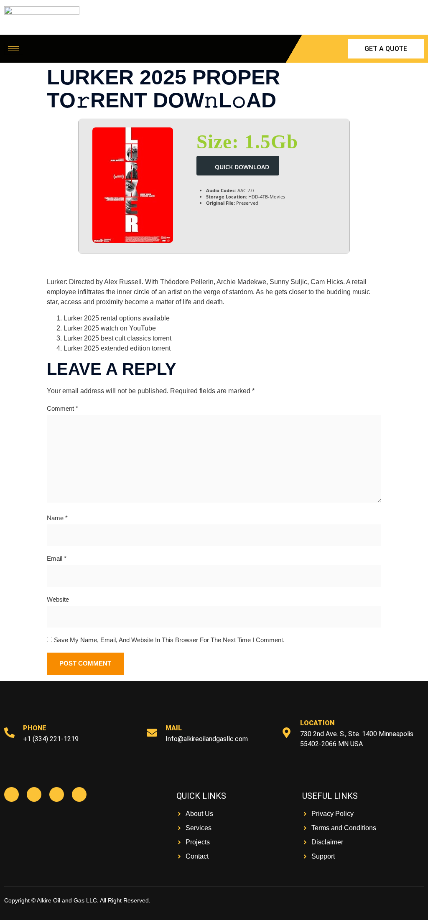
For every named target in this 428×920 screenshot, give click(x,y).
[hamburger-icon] (13, 49)
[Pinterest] (79, 794)
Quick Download (242, 167)
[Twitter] (34, 794)
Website (58, 599)
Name (57, 517)
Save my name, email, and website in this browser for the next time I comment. (169, 639)
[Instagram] (56, 794)
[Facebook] (11, 794)
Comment (62, 408)
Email (56, 558)
